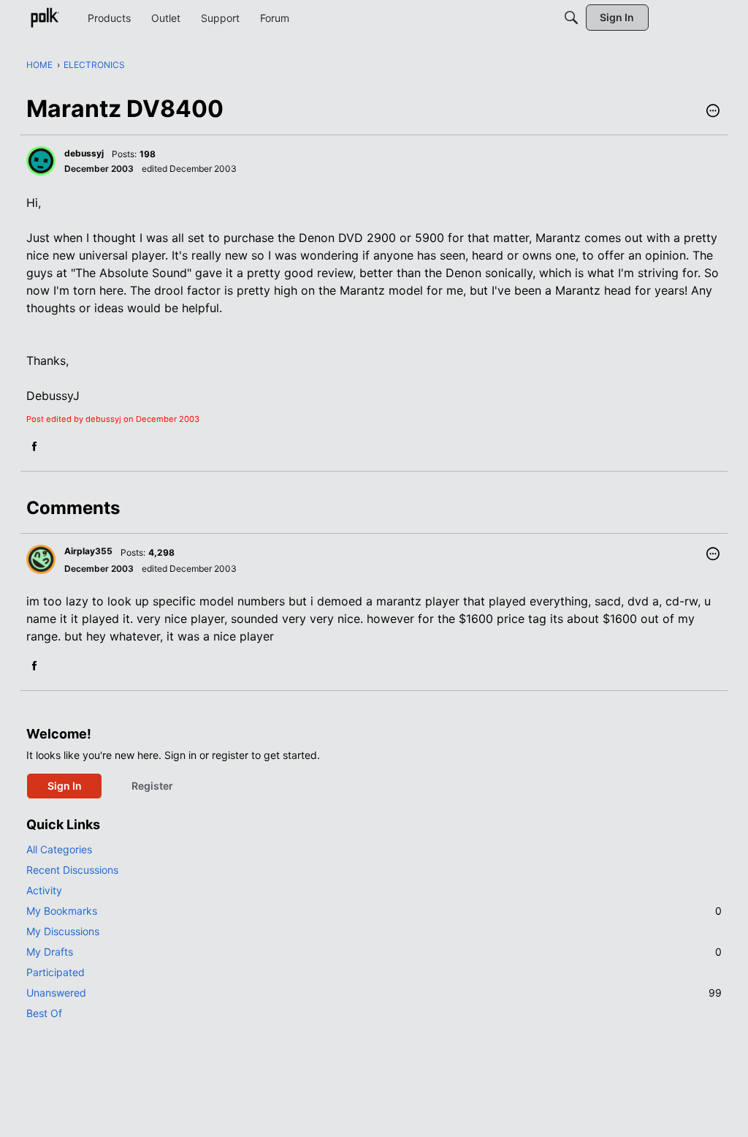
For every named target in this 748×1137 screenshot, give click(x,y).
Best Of (44, 1013)
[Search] (571, 17)
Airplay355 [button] (88, 550)
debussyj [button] (84, 153)
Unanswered (374, 992)
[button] (713, 111)
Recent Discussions (72, 870)
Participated (55, 972)
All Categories (59, 849)
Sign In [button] (64, 785)
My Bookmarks (374, 910)
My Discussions (62, 931)
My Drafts (374, 951)
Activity (44, 890)
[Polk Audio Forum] (44, 17)
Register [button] (152, 785)
